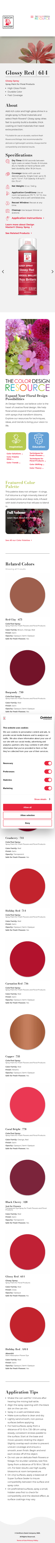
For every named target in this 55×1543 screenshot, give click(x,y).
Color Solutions (14, 453)
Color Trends (12, 463)
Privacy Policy (32, 1540)
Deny (27, 823)
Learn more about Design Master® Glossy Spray (19, 225)
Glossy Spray (12, 81)
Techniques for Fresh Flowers (36, 454)
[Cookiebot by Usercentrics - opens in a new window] (40, 718)
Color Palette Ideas (13, 458)
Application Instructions (28, 218)
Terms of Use (22, 1540)
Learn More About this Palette (22, 518)
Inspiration (16, 446)
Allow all (27, 807)
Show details (40, 799)
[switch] (48, 771)
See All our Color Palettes (17, 540)
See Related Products (17, 233)
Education (38, 446)
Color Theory (36, 468)
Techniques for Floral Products (37, 459)
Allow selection (27, 815)
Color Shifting (36, 464)
